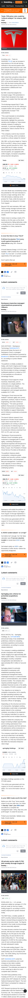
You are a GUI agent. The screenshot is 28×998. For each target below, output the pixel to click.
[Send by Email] (15, 272)
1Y (14, 172)
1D (3, 172)
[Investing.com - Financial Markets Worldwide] (9, 2)
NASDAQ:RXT (14, 348)
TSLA (10, 61)
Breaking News (19, 6)
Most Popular (10, 6)
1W (6, 172)
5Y (17, 172)
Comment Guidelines (6, 297)
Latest (3, 6)
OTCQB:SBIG (15, 637)
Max (20, 172)
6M (12, 172)
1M (9, 172)
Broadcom (4, 356)
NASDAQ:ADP (10, 959)
